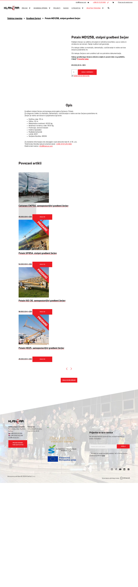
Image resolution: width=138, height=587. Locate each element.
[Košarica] (113, 2)
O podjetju (76, 8)
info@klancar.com (81, 2)
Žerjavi (24, 8)
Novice (65, 8)
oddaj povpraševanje (82, 76)
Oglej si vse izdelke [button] (69, 380)
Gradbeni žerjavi (33, 18)
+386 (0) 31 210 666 (99, 2)
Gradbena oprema (40, 8)
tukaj (103, 455)
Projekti (56, 8)
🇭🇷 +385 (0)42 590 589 (15, 435)
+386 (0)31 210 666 (64, 144)
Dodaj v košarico (87, 72)
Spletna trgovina (93, 8)
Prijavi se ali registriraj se (125, 2)
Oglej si (42, 217)
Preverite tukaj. (83, 59)
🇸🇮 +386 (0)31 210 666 (15, 433)
